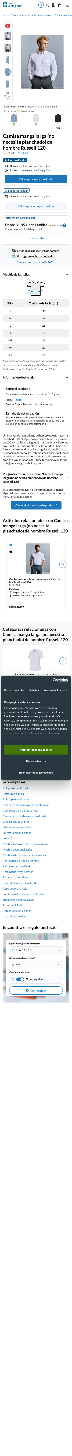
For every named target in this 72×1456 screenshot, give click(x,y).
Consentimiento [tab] (14, 690)
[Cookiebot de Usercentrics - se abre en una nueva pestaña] (52, 680)
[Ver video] (8, 25)
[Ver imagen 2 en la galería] (8, 47)
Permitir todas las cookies (36, 749)
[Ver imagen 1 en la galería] (8, 35)
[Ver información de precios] (64, 225)
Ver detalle (24, 152)
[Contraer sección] (67, 274)
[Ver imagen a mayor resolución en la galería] (41, 62)
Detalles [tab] (34, 690)
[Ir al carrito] (60, 5)
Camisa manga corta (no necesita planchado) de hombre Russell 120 (34, 581)
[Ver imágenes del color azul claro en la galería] (14, 120)
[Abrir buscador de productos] (47, 5)
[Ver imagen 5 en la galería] (8, 83)
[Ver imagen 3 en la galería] (8, 59)
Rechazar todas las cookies (36, 772)
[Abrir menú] (66, 5)
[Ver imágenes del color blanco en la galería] (36, 120)
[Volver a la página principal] (12, 4)
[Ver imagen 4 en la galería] (8, 71)
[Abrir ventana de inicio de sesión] (53, 5)
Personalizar (34, 761)
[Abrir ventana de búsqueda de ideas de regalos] (41, 5)
